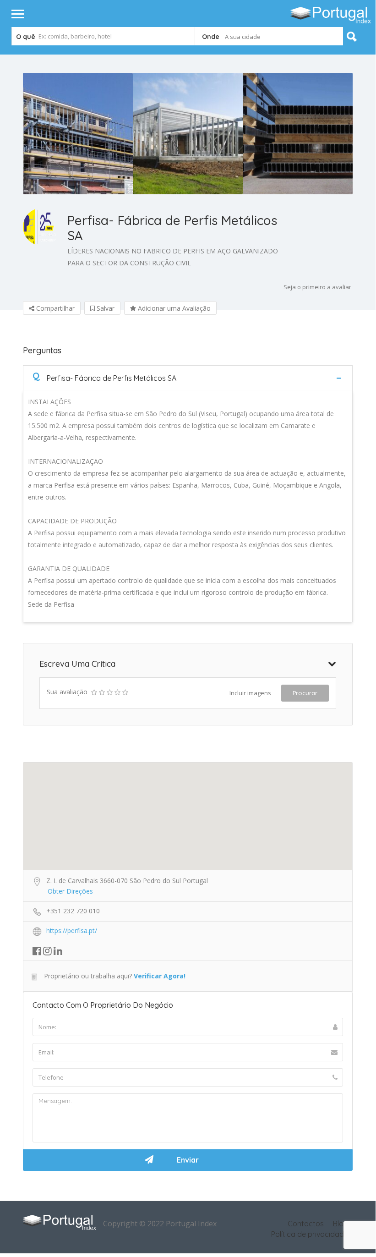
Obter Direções (70, 891)
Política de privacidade (309, 1234)
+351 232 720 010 (73, 910)
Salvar (104, 308)
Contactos (306, 1223)
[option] (78, 133)
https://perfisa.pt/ (71, 930)
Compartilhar (54, 308)
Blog (340, 1223)
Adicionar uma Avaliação (173, 308)
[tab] (188, 377)
